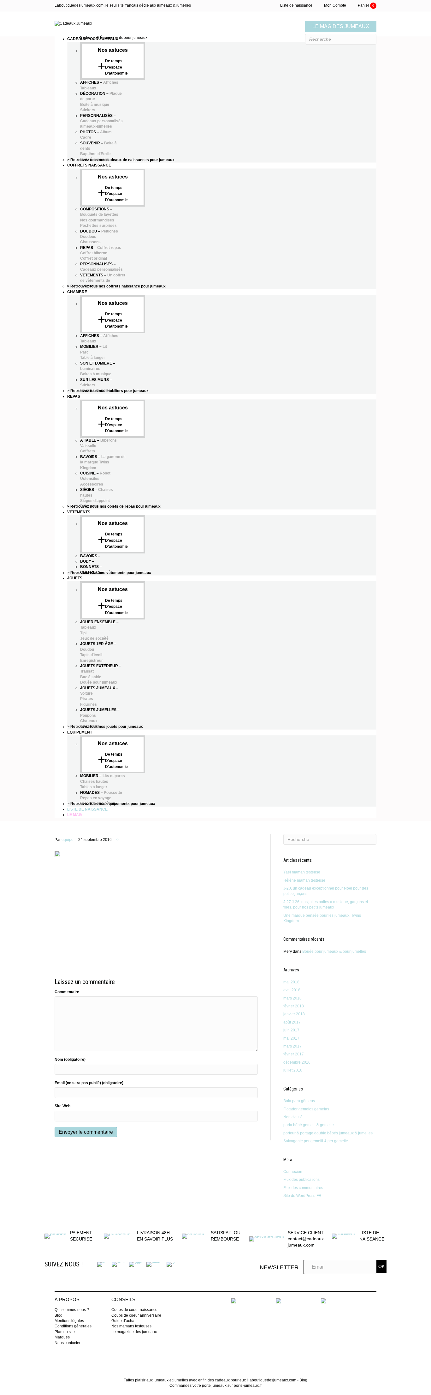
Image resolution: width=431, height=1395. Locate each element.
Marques (62, 1337)
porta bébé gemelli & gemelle (308, 1125)
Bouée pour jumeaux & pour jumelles (334, 951)
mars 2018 (292, 998)
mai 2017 (291, 1038)
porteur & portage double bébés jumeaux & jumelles (328, 1133)
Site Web (62, 1106)
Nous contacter (67, 1343)
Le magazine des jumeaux (134, 1332)
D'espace (113, 67)
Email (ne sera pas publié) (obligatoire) (89, 1083)
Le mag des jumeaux (340, 26)
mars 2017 (292, 1046)
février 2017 (293, 1054)
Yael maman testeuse (301, 872)
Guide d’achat (123, 1321)
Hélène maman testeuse (304, 880)
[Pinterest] (153, 1264)
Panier (366, 5)
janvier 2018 (294, 1014)
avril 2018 (291, 990)
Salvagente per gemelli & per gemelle (315, 1141)
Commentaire (67, 992)
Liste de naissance (296, 5)
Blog (58, 1315)
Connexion (292, 1171)
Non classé (293, 1117)
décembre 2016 (296, 1062)
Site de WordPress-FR (302, 1195)
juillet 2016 (292, 1070)
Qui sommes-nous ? (72, 1309)
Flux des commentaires (303, 1188)
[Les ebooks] (233, 1300)
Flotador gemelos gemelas (306, 1109)
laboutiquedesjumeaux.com (272, 1380)
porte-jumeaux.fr (248, 1385)
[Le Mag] (323, 1300)
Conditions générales (73, 1326)
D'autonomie (116, 73)
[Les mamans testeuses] (278, 1300)
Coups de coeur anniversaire (136, 1315)
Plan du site (65, 1332)
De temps (113, 61)
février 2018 (293, 1006)
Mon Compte (335, 5)
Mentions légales (69, 1321)
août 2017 (292, 1022)
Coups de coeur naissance (134, 1309)
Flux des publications (301, 1179)
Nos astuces (113, 50)
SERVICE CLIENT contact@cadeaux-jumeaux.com (306, 1238)
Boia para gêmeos (299, 1101)
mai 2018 (291, 982)
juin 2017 (291, 1030)
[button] (381, 1266)
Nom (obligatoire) (70, 1059)
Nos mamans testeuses (131, 1326)
